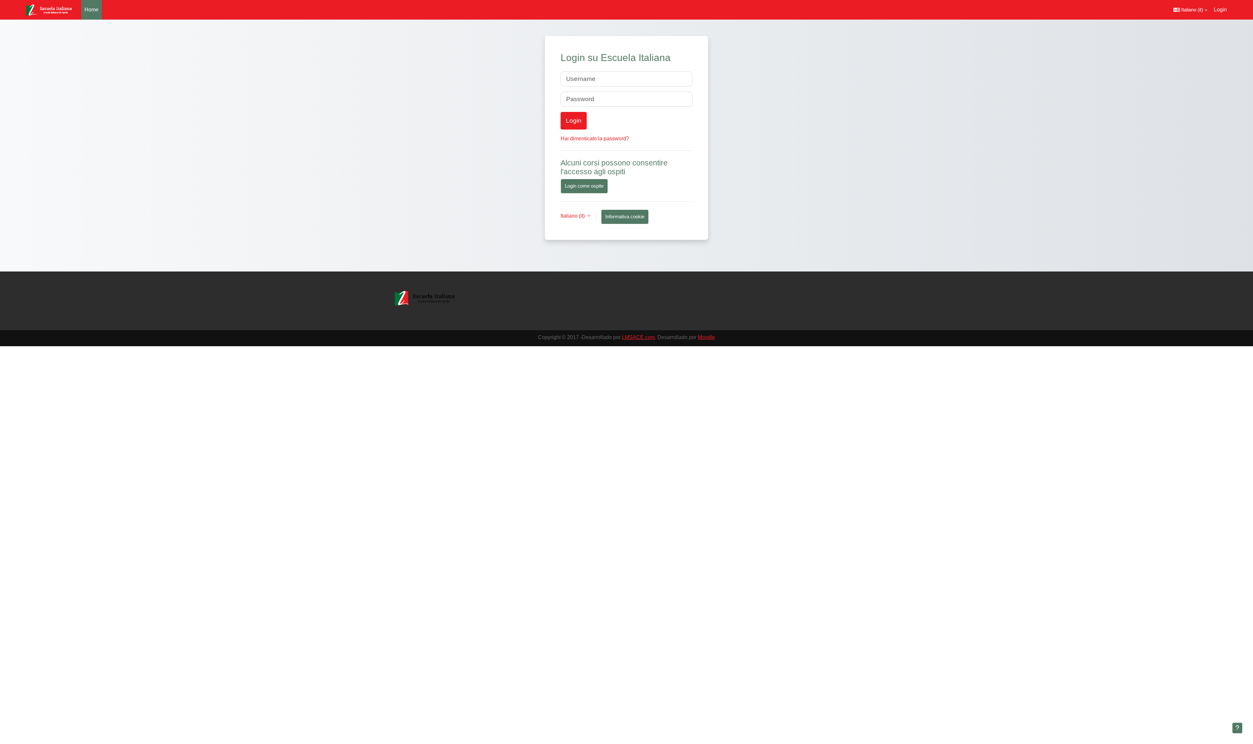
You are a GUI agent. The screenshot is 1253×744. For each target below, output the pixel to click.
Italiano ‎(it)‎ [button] (573, 216)
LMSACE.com (638, 337)
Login (1220, 9)
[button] (1190, 10)
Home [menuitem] (92, 9)
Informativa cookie (624, 216)
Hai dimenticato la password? (595, 138)
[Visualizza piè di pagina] (1237, 728)
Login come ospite (584, 186)
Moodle (706, 337)
